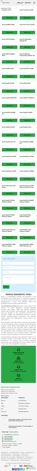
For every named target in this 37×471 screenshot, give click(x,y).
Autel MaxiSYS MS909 (26, 112)
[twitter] (21, 469)
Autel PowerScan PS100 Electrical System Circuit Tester (27, 187)
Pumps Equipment (5, 460)
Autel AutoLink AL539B (26, 10)
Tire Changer (12, 457)
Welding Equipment (15, 460)
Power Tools (19, 458)
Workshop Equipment (25, 460)
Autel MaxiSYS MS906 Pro (27, 98)
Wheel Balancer (29, 457)
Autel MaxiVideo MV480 (27, 156)
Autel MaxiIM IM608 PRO (9, 98)
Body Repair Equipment (6, 454)
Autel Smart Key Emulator (27, 24)
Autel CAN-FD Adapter (8, 39)
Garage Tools (25, 455)
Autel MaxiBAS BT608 (8, 24)
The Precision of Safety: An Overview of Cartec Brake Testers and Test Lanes (20, 420)
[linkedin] (18, 469)
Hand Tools (3, 458)
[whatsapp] (23, 469)
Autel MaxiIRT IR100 (8, 68)
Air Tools (22, 452)
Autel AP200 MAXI (25, 83)
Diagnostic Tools (24, 454)
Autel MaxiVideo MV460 (9, 156)
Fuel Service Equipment (6, 455)
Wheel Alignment (21, 457)
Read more (10, 18)
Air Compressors (4, 452)
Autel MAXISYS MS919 (8, 127)
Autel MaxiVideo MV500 (9, 171)
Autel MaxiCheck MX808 (27, 171)
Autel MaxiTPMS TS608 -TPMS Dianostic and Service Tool (27, 246)
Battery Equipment (30, 452)
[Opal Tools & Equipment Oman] (6, 5)
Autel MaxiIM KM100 (8, 83)
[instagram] (16, 469)
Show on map (5, 396)
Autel (34, 329)
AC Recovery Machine (14, 452)
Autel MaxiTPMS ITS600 (26, 68)
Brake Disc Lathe (4, 457)
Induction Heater (16, 454)
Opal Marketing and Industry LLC (10, 306)
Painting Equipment (11, 458)
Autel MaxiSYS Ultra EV (8, 142)
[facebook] (13, 469)
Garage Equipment (17, 455)
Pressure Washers (27, 458)
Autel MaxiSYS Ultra (25, 127)
